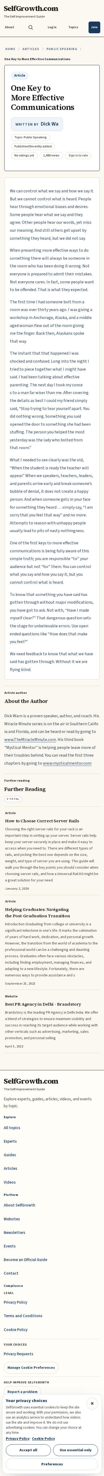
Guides (10, 1155)
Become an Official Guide (25, 1260)
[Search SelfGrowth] (31, 27)
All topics (12, 1128)
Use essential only (76, 1450)
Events (10, 1246)
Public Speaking (61, 49)
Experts (10, 1141)
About (9, 27)
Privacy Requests (18, 1354)
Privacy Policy (15, 1302)
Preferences (52, 1464)
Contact (11, 1273)
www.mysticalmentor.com (67, 763)
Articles (30, 49)
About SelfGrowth (19, 1205)
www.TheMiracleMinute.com (30, 740)
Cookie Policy (15, 1330)
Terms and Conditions (23, 1316)
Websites (12, 1219)
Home (10, 49)
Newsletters (14, 1232)
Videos (10, 1182)
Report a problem (22, 1391)
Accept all (28, 1450)
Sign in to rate (78, 155)
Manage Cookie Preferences (31, 1367)
